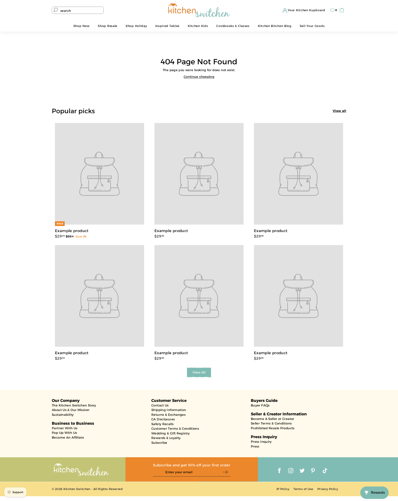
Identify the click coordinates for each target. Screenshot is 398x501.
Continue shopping (199, 77)
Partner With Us (65, 428)
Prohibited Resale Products (273, 428)
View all (339, 111)
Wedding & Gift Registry (170, 433)
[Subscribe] (226, 472)
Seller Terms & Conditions (271, 423)
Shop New (81, 26)
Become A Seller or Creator (272, 419)
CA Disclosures (163, 419)
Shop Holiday (136, 26)
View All (199, 372)
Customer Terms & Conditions (175, 428)
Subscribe (159, 443)
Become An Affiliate (68, 437)
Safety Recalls (162, 424)
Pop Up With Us (64, 433)
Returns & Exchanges (168, 415)
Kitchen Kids (198, 26)
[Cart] (343, 10)
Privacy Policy (327, 489)
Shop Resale (107, 26)
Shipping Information (168, 410)
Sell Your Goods (312, 26)
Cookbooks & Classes (232, 26)
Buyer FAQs (260, 405)
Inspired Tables (167, 26)
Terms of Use (303, 489)
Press (255, 446)
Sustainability (63, 415)
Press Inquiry (261, 442)
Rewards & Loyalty (166, 438)
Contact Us (160, 405)
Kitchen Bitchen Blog (274, 26)
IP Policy (283, 489)
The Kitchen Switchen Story (74, 405)
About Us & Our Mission (70, 410)
